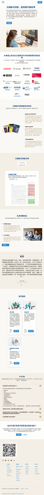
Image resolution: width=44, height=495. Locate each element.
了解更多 (4, 244)
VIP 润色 (8, 468)
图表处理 (17, 474)
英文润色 (8, 466)
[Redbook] (11, 460)
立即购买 (9, 23)
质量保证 (27, 471)
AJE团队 (36, 470)
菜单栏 (39, 2)
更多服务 (25, 434)
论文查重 (17, 478)
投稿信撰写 (18, 480)
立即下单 (16, 331)
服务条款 (26, 488)
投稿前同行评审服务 (19, 467)
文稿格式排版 (18, 473)
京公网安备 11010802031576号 (17, 493)
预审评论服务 (18, 469)
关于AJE (36, 468)
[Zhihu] (6, 460)
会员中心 (27, 473)
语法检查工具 (9, 475)
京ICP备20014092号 (6, 493)
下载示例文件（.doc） (14, 179)
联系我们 (36, 466)
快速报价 (27, 468)
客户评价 (36, 471)
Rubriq (8, 473)
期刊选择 (17, 471)
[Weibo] (8, 460)
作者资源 (27, 466)
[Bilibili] (3, 460)
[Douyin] (14, 460)
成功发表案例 (37, 473)
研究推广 (17, 476)
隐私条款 (22, 488)
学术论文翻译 (9, 471)
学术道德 (27, 470)
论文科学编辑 (9, 470)
